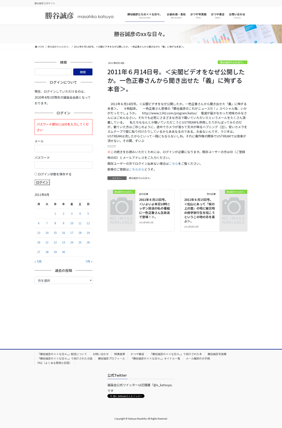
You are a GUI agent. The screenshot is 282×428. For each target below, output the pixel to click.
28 (47, 252)
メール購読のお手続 (198, 358)
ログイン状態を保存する (55, 174)
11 (80, 223)
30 (63, 252)
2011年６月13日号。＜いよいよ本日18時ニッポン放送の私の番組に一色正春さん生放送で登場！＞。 (154, 208)
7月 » (88, 261)
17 (71, 233)
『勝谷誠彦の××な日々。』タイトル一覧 (155, 358)
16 (63, 233)
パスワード (42, 157)
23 (63, 242)
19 (88, 233)
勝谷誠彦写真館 (217, 354)
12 (88, 223)
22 (55, 242)
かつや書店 (137, 354)
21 (47, 242)
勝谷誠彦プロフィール (111, 358)
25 (80, 242)
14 (47, 233)
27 (38, 252)
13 (38, 233)
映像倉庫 (119, 354)
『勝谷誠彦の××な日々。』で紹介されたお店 (64, 358)
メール (39, 141)
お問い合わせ (101, 354)
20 (38, 242)
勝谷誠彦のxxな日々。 (232, 62)
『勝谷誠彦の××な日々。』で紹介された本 (176, 354)
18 (80, 233)
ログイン (42, 182)
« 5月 (38, 261)
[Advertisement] (63, 313)
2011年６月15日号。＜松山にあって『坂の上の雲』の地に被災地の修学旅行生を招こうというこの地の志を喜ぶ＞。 (199, 210)
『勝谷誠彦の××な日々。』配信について (62, 354)
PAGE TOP (272, 411)
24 (71, 242)
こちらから (136, 169)
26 (88, 242)
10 (71, 223)
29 (55, 252)
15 (55, 233)
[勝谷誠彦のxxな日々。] (121, 197)
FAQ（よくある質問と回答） (54, 363)
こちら (173, 163)
